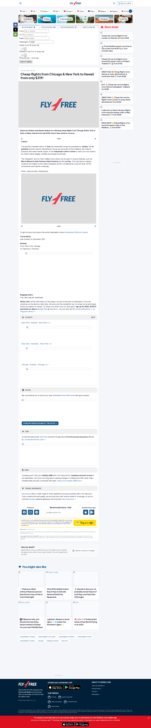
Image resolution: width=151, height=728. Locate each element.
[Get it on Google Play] (91, 512)
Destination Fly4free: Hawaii (76, 232)
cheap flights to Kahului (66, 636)
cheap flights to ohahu (27, 641)
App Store (54, 309)
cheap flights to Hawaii (27, 636)
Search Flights (25, 62)
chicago (40, 641)
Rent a (87, 27)
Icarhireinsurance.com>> (35, 439)
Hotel (28, 390)
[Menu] (20, 3)
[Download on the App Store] (85, 512)
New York (65, 641)
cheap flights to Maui (85, 636)
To (20, 35)
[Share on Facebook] (15, 25)
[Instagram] (30, 512)
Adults (21, 45)
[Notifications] (114, 3)
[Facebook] (24, 512)
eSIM (26, 470)
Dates (21, 38)
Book (27, 27)
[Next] (130, 11)
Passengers (23, 42)
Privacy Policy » (96, 688)
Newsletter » (95, 694)
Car (27, 431)
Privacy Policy (50, 711)
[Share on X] (15, 29)
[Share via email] (15, 34)
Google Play (42, 309)
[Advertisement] (58, 659)
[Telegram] (36, 512)
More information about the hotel (39, 423)
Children (22, 52)
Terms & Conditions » (98, 685)
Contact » (94, 691)
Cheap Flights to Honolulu (46, 636)
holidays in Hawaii (52, 641)
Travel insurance (33, 488)
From (21, 31)
